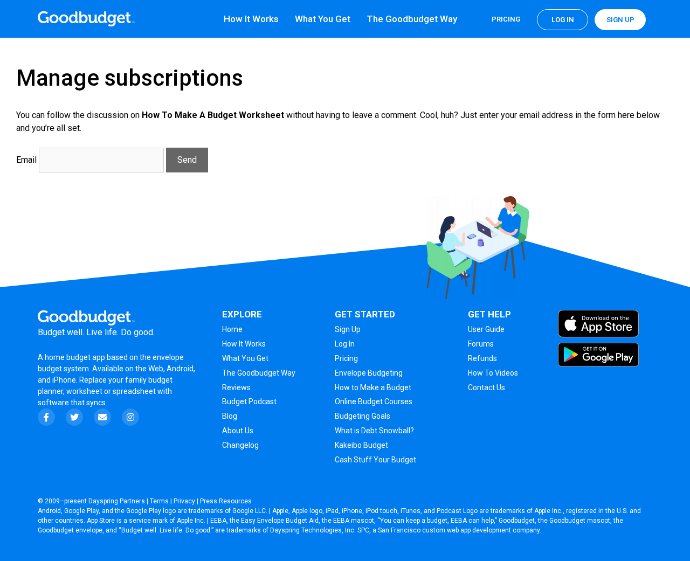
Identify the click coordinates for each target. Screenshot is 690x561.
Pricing (506, 19)
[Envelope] (102, 417)
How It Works (251, 18)
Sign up (620, 20)
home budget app (75, 357)
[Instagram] (130, 417)
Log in (562, 20)
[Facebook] (46, 417)
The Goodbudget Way (412, 18)
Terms (159, 501)
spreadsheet (134, 391)
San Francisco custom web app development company (459, 530)
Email (26, 160)
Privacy (184, 501)
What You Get (322, 18)
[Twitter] (74, 417)
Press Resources (226, 501)
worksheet (85, 391)
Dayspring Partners (116, 501)
